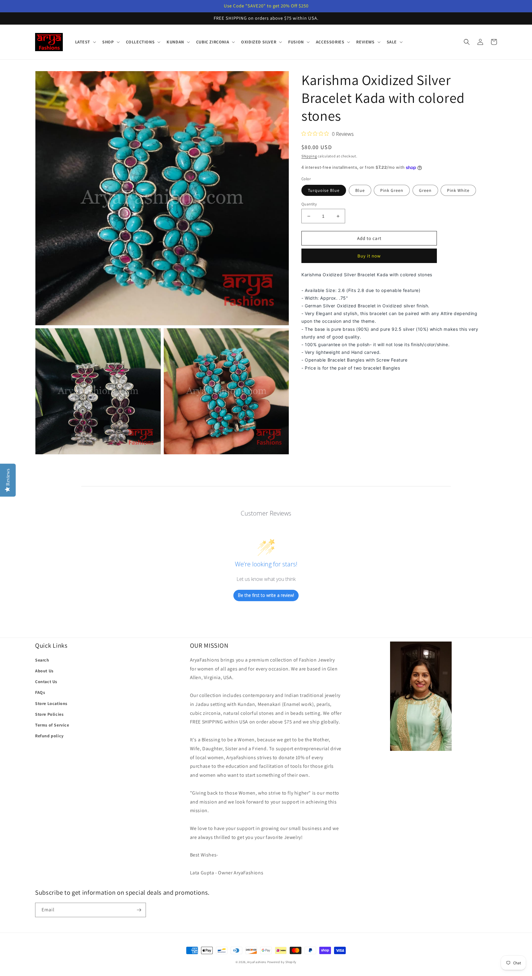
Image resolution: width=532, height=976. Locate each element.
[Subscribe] (139, 910)
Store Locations (51, 703)
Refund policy (49, 736)
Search (42, 660)
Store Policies (49, 714)
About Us (44, 671)
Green (425, 190)
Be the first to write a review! (266, 595)
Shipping (309, 156)
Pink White (458, 190)
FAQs (40, 692)
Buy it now (369, 256)
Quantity (309, 204)
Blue (360, 190)
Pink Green (391, 190)
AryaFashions (256, 962)
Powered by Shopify (282, 962)
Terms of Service (52, 725)
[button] (85, 41)
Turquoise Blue (324, 190)
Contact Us (46, 681)
